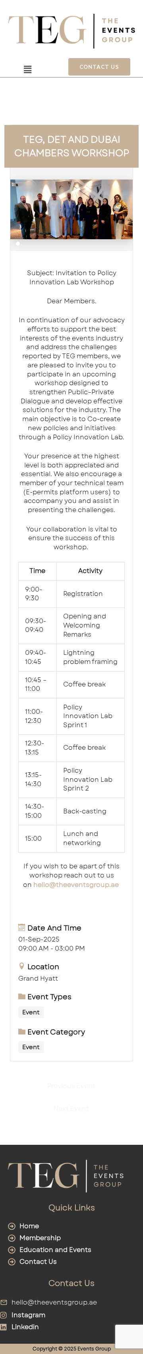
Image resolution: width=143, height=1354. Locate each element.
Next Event (71, 1108)
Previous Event (71, 1086)
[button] (27, 69)
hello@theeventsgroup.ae (76, 884)
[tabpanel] (71, 209)
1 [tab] (18, 244)
